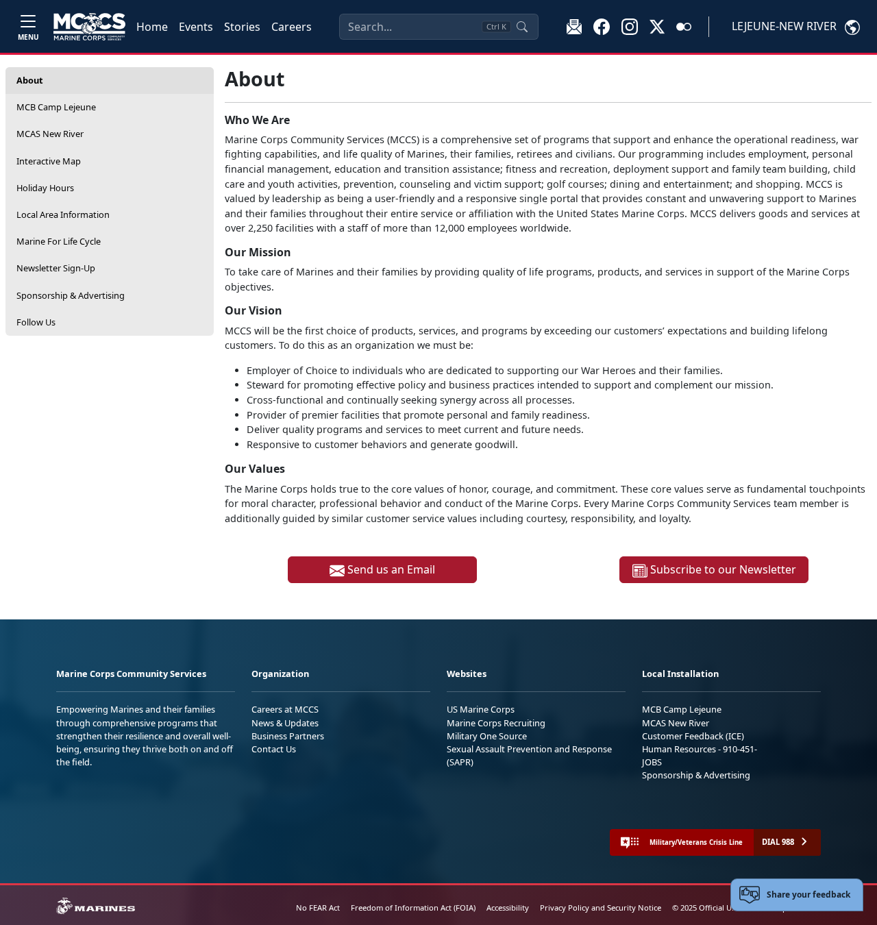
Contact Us (273, 749)
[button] (601, 26)
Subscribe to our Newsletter (721, 569)
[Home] (89, 27)
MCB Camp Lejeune (56, 107)
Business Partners (287, 736)
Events (196, 26)
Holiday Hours (45, 188)
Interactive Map (48, 161)
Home (152, 26)
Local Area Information (63, 214)
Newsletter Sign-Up (55, 268)
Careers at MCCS (285, 709)
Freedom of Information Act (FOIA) (413, 907)
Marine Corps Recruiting (496, 723)
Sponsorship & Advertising (70, 295)
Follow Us (35, 322)
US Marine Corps (481, 709)
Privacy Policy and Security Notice (600, 907)
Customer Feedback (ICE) (693, 736)
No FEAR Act (318, 907)
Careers (291, 26)
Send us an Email (390, 569)
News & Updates (285, 723)
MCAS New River (50, 133)
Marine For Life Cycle (58, 241)
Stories (242, 26)
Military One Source (487, 736)
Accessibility (507, 907)
